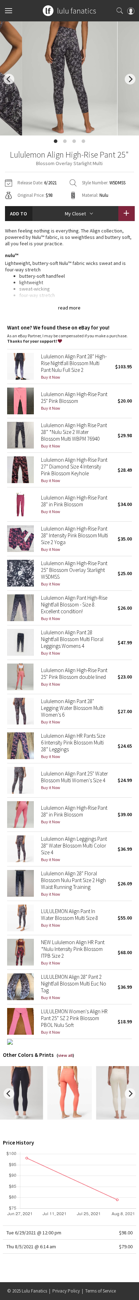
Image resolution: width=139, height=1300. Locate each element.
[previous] (9, 79)
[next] (130, 79)
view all (65, 1055)
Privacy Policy (66, 1291)
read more (69, 307)
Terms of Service (100, 1291)
